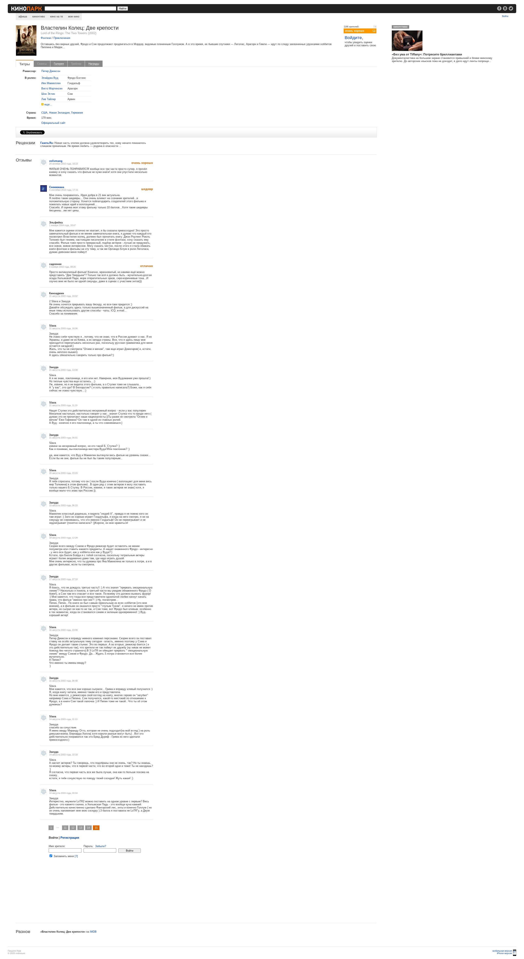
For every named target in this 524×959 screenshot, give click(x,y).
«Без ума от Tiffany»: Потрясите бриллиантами (427, 54)
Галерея (59, 63)
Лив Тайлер (48, 99)
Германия (77, 112)
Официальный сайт (53, 122)
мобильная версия (502, 951)
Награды (93, 63)
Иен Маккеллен (51, 83)
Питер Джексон (50, 71)
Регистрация (69, 837)
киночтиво (38, 16)
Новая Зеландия (59, 112)
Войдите (353, 37)
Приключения (61, 37)
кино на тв (56, 16)
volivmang (55, 160)
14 (88, 827)
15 (96, 827)
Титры (24, 64)
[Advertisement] (138, 894)
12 (72, 827)
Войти (505, 16)
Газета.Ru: (47, 142)
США (44, 112)
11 (65, 827)
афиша (22, 16)
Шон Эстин (48, 93)
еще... (48, 104)
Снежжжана (56, 187)
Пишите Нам (14, 951)
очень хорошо (354, 30)
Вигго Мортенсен (51, 88)
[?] (76, 856)
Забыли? (100, 846)
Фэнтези (46, 37)
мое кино (73, 16)
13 (80, 827)
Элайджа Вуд (49, 77)
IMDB (93, 931)
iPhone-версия (504, 953)
